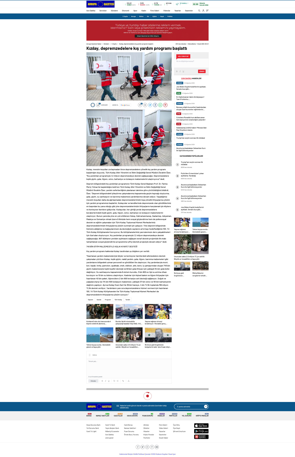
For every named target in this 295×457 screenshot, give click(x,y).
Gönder (93, 381)
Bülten (141, 16)
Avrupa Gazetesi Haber (93, 44)
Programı (108, 300)
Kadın (144, 10)
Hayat (162, 16)
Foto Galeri (154, 10)
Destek (99, 300)
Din (148, 16)
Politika (169, 16)
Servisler (103, 10)
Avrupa (133, 16)
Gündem (114, 10)
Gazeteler (189, 10)
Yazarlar (177, 10)
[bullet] (117, 381)
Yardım (127, 300)
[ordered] (114, 381)
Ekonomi (125, 10)
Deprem (90, 300)
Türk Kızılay (118, 300)
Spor (135, 10)
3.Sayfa (125, 16)
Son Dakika (90, 10)
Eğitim (154, 16)
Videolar (166, 10)
